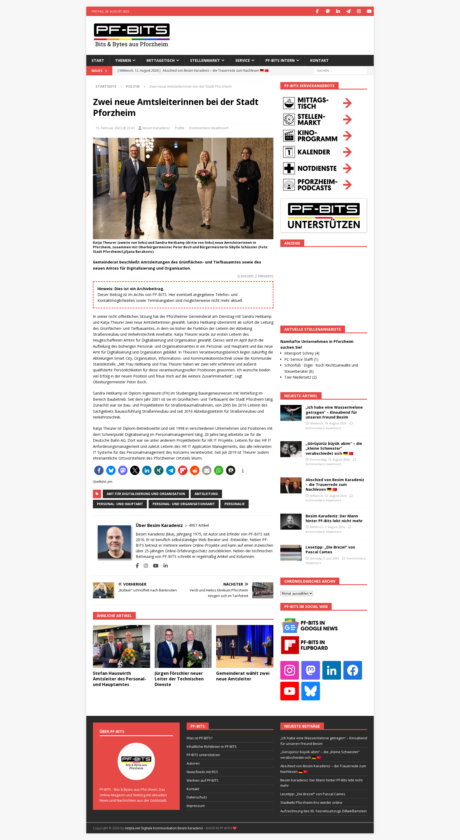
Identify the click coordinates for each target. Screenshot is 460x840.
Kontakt (319, 60)
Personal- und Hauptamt (120, 504)
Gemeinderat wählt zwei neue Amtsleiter (243, 676)
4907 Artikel (199, 525)
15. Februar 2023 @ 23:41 (115, 127)
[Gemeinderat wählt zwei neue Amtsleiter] (244, 646)
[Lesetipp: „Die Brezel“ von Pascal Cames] (291, 553)
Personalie (234, 504)
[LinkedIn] (338, 11)
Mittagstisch (160, 60)
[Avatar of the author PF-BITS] (136, 774)
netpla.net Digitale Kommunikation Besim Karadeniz (164, 828)
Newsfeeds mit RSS (202, 771)
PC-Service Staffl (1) (301, 359)
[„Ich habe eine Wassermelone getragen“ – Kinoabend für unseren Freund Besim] (291, 413)
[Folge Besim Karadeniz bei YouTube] (153, 565)
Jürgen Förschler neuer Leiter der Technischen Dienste (179, 678)
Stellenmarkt (205, 60)
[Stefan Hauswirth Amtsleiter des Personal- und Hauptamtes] (121, 646)
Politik (179, 127)
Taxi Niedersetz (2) (300, 377)
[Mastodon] (327, 11)
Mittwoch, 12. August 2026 (328, 496)
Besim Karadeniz (156, 127)
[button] (99, 470)
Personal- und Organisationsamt (184, 504)
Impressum (196, 805)
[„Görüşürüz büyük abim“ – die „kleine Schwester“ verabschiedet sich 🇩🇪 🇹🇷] (291, 449)
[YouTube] (369, 11)
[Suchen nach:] (340, 70)
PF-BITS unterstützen (203, 754)
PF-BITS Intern (280, 60)
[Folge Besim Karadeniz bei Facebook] (137, 565)
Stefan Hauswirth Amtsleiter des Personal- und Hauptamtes (119, 678)
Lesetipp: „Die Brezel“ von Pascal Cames (330, 549)
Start (98, 60)
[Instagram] (358, 11)
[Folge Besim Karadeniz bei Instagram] (144, 565)
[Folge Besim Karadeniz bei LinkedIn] (163, 565)
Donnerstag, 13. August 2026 (330, 459)
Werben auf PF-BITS (203, 780)
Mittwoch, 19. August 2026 (328, 423)
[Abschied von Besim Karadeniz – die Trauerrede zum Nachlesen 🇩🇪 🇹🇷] (291, 485)
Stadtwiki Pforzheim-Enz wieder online (311, 802)
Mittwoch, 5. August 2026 (327, 527)
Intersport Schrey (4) (301, 353)
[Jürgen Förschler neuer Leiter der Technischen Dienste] (183, 646)
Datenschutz (197, 797)
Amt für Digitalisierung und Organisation (146, 494)
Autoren (193, 763)
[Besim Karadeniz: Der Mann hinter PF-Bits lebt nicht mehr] (291, 522)
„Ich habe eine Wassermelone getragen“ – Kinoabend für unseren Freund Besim (334, 412)
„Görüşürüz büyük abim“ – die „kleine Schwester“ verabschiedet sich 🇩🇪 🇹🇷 (334, 448)
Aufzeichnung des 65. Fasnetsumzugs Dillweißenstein (323, 811)
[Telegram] (348, 11)
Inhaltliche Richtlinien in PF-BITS (212, 746)
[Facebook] (317, 11)
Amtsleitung (206, 494)
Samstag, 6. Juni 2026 (324, 558)
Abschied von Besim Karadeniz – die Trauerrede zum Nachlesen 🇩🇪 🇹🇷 (335, 484)
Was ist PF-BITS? (199, 738)
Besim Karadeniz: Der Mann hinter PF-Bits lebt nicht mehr (334, 518)
